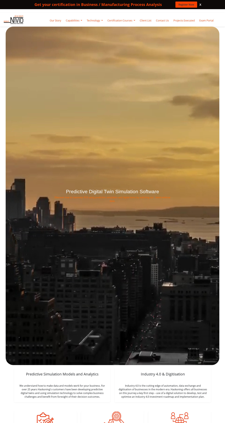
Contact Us (162, 20)
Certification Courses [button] (120, 20)
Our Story (55, 20)
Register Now (186, 4)
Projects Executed (184, 20)
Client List (145, 20)
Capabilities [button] (73, 20)
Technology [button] (94, 20)
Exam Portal (206, 20)
